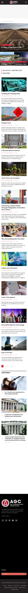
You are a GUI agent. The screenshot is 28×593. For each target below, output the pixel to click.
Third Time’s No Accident (10, 178)
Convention (23, 585)
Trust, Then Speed (8, 297)
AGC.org (10, 585)
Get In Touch (16, 585)
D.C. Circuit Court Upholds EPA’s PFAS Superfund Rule (15, 393)
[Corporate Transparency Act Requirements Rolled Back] (14, 406)
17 (12, 366)
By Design (4, 64)
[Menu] (2, 2)
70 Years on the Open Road (11, 47)
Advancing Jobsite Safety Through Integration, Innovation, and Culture (13, 208)
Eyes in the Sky (6, 353)
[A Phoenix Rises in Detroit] (14, 141)
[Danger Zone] (14, 114)
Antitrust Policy (14, 589)
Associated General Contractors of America (15, 582)
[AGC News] (14, 2)
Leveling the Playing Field (10, 94)
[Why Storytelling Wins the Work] (14, 230)
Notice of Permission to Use (11, 587)
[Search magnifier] (25, 574)
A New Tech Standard (9, 268)
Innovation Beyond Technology (12, 325)
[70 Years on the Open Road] (14, 37)
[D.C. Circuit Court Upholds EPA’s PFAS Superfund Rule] (14, 383)
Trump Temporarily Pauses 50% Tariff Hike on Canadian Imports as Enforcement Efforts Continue (15, 438)
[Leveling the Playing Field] (14, 84)
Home (2, 21)
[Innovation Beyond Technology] (14, 316)
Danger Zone (6, 123)
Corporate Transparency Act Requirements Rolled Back (14, 415)
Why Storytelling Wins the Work (12, 239)
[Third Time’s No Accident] (14, 169)
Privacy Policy (22, 587)
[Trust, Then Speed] (14, 288)
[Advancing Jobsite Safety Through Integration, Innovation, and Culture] (14, 197)
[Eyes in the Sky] (14, 343)
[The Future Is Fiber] (21, 59)
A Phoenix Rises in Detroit (10, 150)
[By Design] (7, 59)
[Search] (26, 2)
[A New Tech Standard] (14, 259)
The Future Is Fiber (21, 64)
